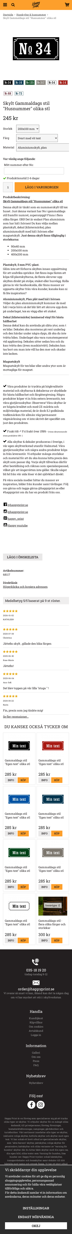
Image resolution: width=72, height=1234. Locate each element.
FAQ (36, 1065)
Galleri (36, 1052)
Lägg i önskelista (22, 557)
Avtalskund (36, 1031)
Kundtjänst (36, 1018)
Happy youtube (18, 525)
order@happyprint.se (36, 989)
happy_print (16, 519)
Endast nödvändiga (36, 1217)
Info (11, 780)
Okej (36, 1226)
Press (36, 1061)
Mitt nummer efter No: (19, 165)
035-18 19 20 (36, 970)
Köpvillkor (36, 1022)
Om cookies (36, 1026)
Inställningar (36, 1208)
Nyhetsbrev (36, 1083)
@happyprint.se (18, 505)
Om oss (36, 1057)
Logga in (36, 1035)
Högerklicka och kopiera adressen (25, 587)
